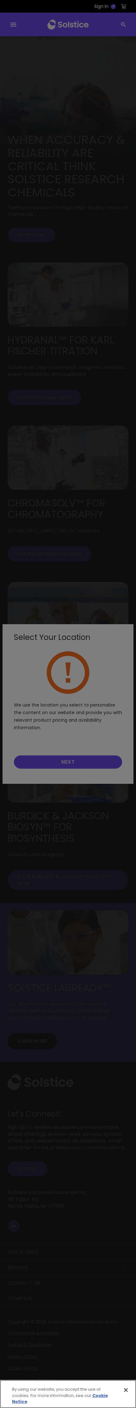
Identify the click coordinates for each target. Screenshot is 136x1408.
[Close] (126, 1390)
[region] (68, 1394)
